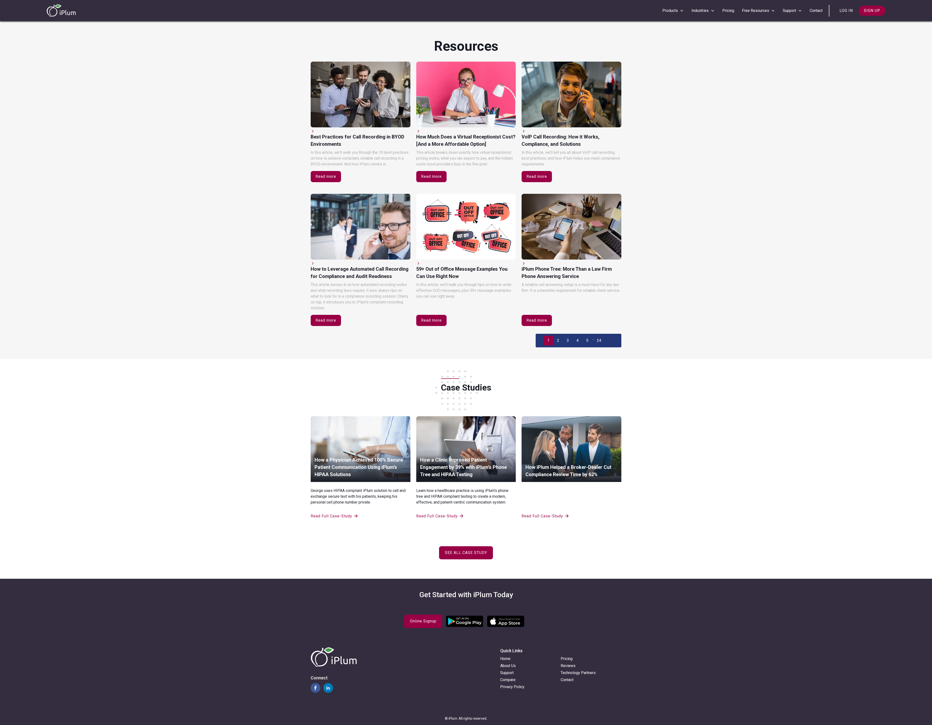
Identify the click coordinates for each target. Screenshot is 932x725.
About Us (508, 665)
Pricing (728, 10)
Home (505, 658)
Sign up (872, 10)
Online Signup (423, 621)
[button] (673, 11)
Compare (508, 679)
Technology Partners (578, 672)
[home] (61, 10)
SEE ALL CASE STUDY (466, 552)
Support (507, 672)
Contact (816, 10)
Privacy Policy (512, 686)
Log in (846, 10)
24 (599, 340)
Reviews (568, 665)
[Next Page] (612, 340)
